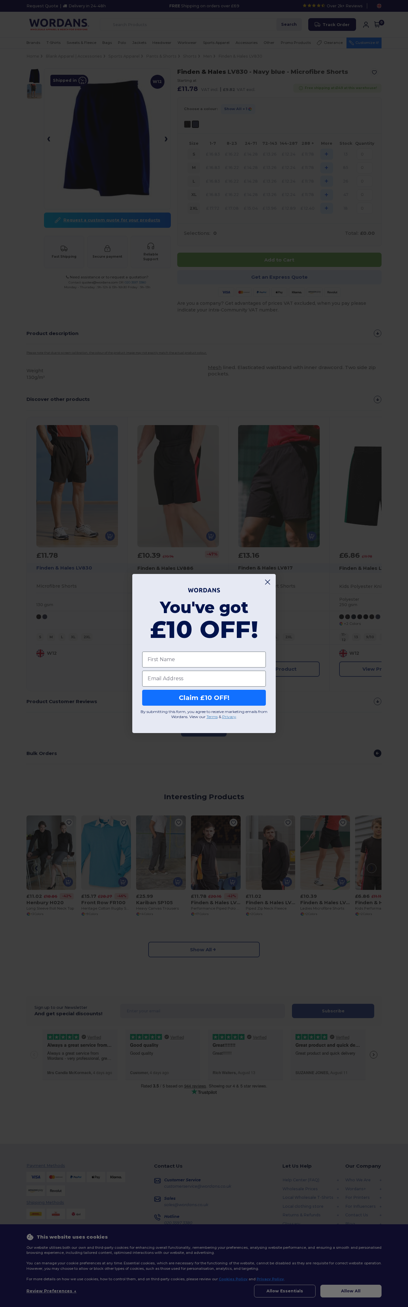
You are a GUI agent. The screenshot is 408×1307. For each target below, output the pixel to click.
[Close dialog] (267, 582)
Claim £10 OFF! (204, 698)
